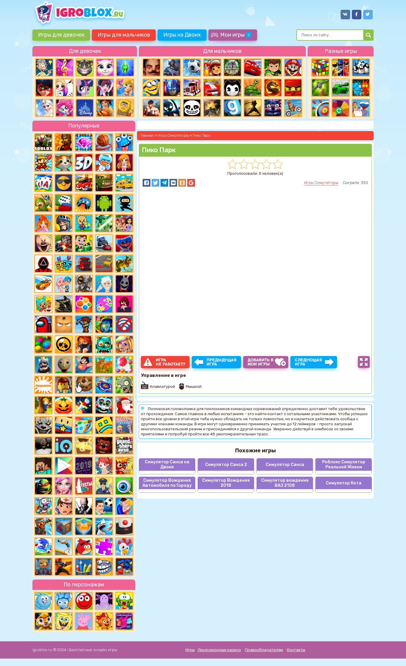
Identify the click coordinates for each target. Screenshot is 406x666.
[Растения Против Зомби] (124, 385)
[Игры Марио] (293, 67)
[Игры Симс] (125, 67)
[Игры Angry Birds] (84, 546)
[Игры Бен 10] (273, 67)
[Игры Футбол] (192, 67)
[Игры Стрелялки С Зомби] (63, 243)
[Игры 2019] (84, 465)
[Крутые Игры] (63, 183)
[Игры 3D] (84, 162)
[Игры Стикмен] (172, 108)
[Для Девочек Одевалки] (124, 621)
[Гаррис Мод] (232, 108)
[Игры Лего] (63, 385)
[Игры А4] (104, 284)
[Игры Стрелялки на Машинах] (84, 183)
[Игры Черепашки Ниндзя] (43, 486)
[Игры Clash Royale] (43, 364)
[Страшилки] (43, 425)
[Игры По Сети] (43, 567)
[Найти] (368, 35)
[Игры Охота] (232, 67)
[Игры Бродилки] (124, 465)
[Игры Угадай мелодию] (64, 67)
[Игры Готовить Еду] (105, 108)
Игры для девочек (61, 35)
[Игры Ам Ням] (124, 601)
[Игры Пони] (84, 87)
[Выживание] (320, 87)
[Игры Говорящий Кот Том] (84, 67)
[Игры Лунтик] (104, 601)
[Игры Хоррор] (273, 108)
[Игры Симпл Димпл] (84, 304)
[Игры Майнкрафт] (43, 465)
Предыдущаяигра (222, 362)
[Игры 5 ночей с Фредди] (104, 445)
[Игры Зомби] (104, 344)
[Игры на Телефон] (124, 324)
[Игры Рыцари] (63, 223)
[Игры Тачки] (252, 67)
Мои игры (235, 35)
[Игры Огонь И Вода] (361, 87)
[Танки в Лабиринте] (340, 87)
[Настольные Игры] (63, 203)
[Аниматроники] (104, 405)
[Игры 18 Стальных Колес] (192, 87)
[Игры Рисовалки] (84, 567)
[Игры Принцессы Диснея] (84, 108)
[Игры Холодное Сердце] (44, 108)
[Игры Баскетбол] (104, 142)
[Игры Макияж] (63, 486)
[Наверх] (393, 653)
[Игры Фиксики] (63, 601)
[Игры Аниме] (124, 162)
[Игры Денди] (43, 162)
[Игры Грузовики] (84, 263)
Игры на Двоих (182, 35)
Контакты (296, 650)
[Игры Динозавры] (124, 263)
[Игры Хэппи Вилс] (124, 425)
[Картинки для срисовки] (64, 87)
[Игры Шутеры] (172, 67)
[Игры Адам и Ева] (125, 108)
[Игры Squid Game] (43, 263)
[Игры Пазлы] (104, 546)
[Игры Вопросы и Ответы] (340, 108)
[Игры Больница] (63, 506)
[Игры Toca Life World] (43, 304)
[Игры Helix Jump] (124, 526)
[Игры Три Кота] (104, 621)
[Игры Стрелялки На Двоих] (63, 304)
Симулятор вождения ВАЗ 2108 (285, 483)
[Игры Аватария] (63, 284)
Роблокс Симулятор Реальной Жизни (343, 464)
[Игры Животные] (63, 162)
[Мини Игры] (84, 203)
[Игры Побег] (104, 162)
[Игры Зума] (104, 324)
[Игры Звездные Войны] (104, 223)
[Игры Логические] (44, 67)
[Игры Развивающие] (84, 223)
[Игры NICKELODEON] (43, 385)
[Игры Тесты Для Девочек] (124, 223)
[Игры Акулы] (104, 526)
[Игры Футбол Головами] (104, 506)
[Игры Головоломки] (320, 67)
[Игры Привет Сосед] (151, 67)
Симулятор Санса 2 (226, 464)
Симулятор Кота (343, 483)
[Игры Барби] (124, 344)
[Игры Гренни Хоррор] (43, 445)
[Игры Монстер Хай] (105, 87)
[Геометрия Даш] (104, 425)
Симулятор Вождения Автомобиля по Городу (167, 483)
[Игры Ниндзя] (124, 203)
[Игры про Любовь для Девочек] (124, 506)
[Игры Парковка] (104, 263)
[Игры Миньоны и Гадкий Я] (151, 87)
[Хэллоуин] (63, 405)
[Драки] (151, 108)
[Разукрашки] (84, 425)
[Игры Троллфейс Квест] (104, 567)
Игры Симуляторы (321, 182)
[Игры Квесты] (63, 526)
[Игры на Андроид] (104, 203)
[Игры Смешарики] (43, 601)
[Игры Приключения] (43, 526)
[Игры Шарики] (124, 364)
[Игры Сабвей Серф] (212, 67)
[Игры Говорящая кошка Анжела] (105, 67)
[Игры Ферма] (124, 546)
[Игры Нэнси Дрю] (84, 344)
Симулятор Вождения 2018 (226, 483)
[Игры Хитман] (84, 506)
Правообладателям (264, 650)
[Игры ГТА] (124, 445)
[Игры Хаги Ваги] (124, 567)
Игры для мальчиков (123, 35)
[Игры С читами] (84, 445)
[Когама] (63, 425)
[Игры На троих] (340, 67)
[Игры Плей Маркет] (63, 465)
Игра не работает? (170, 362)
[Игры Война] (43, 203)
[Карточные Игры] (43, 183)
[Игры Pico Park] (63, 263)
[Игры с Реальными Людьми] (63, 324)
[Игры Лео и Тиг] (43, 621)
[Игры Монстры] (124, 142)
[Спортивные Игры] (320, 108)
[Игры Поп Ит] (104, 304)
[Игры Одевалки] (125, 87)
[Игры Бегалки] (43, 546)
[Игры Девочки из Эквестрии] (64, 108)
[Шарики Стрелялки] (43, 344)
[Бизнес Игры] (84, 243)
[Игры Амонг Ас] (43, 324)
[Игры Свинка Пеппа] (84, 621)
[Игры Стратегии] (63, 142)
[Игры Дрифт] (43, 284)
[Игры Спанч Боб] (63, 621)
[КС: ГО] (212, 108)
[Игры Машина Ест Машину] (104, 183)
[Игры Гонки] (212, 87)
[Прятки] (43, 405)
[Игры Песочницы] (84, 526)
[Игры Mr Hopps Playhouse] (124, 284)
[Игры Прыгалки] (63, 546)
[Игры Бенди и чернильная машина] (232, 87)
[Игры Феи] (104, 465)
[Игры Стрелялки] (63, 567)
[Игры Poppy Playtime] (124, 243)
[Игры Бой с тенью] (252, 108)
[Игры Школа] (124, 183)
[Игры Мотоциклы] (293, 108)
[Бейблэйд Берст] (104, 385)
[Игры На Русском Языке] (361, 108)
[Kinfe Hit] (84, 405)
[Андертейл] (192, 108)
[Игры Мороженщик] (43, 243)
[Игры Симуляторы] (104, 364)
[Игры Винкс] (43, 223)
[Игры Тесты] (84, 486)
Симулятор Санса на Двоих (167, 464)
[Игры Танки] (252, 87)
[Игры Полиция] (104, 486)
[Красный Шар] (84, 601)
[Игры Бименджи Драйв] (104, 243)
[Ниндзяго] (293, 87)
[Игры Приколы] (43, 506)
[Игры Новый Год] (124, 405)
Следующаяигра (308, 362)
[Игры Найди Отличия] (124, 486)
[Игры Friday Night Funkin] (124, 304)
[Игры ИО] (63, 445)
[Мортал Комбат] (273, 87)
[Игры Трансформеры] (172, 87)
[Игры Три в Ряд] (84, 142)
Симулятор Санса (285, 464)
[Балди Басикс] (63, 364)
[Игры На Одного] (84, 364)
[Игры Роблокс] (43, 142)
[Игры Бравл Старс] (63, 344)
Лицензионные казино (219, 650)
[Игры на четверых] (361, 67)
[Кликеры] (84, 385)
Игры (190, 650)
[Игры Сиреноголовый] (84, 284)
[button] (146, 183)
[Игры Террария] (84, 324)
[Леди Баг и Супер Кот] (44, 87)
